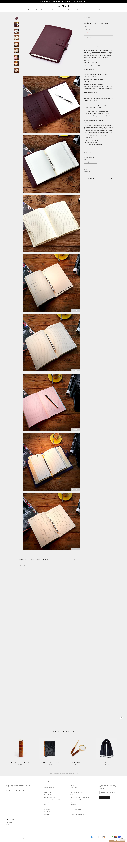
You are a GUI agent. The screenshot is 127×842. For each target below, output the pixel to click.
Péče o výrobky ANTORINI (27, 565)
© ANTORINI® (9, 836)
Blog (45, 804)
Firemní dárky (73, 804)
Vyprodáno (98, 46)
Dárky (105, 10)
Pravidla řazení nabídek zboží (50, 807)
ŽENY (29, 10)
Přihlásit (105, 797)
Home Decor (87, 10)
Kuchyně (97, 10)
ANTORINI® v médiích (75, 809)
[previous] (4, 749)
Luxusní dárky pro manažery (90, 163)
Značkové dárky (87, 171)
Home (50, 773)
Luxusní (85, 159)
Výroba (72, 785)
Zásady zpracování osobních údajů (52, 799)
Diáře (60, 10)
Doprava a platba (48, 785)
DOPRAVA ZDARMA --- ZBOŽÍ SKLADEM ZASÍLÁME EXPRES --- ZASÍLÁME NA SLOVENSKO (63, 1)
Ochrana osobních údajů (49, 797)
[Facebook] (6, 790)
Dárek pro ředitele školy (58, 773)
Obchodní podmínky (49, 787)
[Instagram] (13, 790)
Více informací (89, 178)
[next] (122, 749)
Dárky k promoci (87, 173)
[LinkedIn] (23, 790)
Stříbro (77, 10)
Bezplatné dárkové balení (76, 792)
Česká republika (9, 825)
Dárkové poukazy (74, 787)
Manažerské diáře (88, 152)
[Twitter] (9, 790)
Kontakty (72, 802)
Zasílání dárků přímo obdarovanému (78, 795)
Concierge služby (74, 812)
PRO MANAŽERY (50, 10)
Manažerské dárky (88, 169)
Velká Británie (9, 822)
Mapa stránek (47, 814)
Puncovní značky (48, 795)
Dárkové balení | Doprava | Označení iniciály (33, 559)
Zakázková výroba (74, 790)
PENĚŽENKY (68, 10)
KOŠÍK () (120, 6)
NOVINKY (22, 10)
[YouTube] (19, 790)
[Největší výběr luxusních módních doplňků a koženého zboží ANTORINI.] (63, 6)
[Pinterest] (16, 790)
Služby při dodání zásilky (76, 799)
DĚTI (41, 10)
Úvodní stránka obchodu (49, 812)
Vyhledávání (47, 809)
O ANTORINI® (73, 807)
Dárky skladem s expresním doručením (79, 814)
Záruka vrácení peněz (49, 792)
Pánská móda (87, 161)
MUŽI (35, 10)
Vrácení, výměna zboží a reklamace (52, 790)
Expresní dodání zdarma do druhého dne (79, 797)
